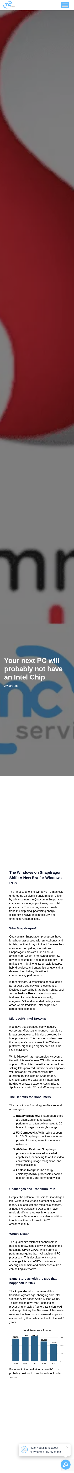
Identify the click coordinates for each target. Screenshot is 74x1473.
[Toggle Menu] (65, 5)
